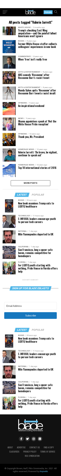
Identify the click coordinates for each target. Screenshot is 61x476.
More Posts (30, 183)
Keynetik (44, 471)
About (10, 447)
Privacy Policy (29, 451)
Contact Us (34, 447)
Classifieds (14, 451)
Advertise (21, 447)
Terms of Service (47, 451)
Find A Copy (49, 447)
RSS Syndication (32, 455)
